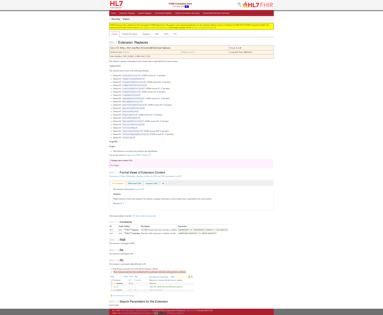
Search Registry (144, 13)
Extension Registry (127, 13)
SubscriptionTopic (131, 131)
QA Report (135, 313)
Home (113, 13)
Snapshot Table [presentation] (152, 183)
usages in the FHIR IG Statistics (137, 155)
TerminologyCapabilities (135, 134)
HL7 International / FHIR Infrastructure (135, 310)
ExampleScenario (130, 92)
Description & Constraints (158, 277)
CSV (134, 216)
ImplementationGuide (132, 98)
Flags (126, 276)
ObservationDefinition (134, 105)
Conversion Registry (163, 13)
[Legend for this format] (191, 276)
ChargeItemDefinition (133, 82)
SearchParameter (130, 118)
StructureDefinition (132, 124)
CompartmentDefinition (134, 85)
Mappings (146, 34)
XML (157, 34)
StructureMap (129, 128)
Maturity (116, 203)
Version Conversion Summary (187, 13)
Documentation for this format (123, 295)
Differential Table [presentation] (134, 183)
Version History (145, 313)
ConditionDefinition (132, 89)
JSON (166, 34)
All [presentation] (163, 183)
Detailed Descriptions (129, 34)
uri (135, 287)
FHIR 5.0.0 (190, 310)
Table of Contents (123, 313)
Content (114, 34)
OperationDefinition (132, 108)
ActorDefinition (130, 75)
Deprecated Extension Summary (216, 13)
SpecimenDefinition (132, 121)
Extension (138, 189)
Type (136, 276)
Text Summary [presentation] (118, 183)
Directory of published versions (203, 28)
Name (112, 276)
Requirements (129, 115)
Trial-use (126, 52)
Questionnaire (129, 111)
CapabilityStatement (132, 79)
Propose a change (175, 313)
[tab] (118, 183)
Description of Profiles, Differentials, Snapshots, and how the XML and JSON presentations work (144, 176)
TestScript (128, 138)
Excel (141, 216)
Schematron (149, 216)
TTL (175, 34)
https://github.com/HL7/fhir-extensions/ (154, 28)
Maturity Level (187, 52)
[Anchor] (150, 42)
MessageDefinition (131, 102)
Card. (131, 276)
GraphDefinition (130, 95)
